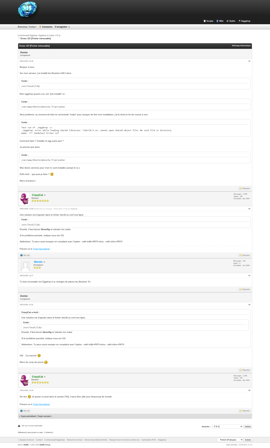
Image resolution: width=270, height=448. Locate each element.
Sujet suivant (44, 416)
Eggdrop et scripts (46, 35)
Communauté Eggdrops (55, 440)
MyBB (26, 445)
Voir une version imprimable (32, 426)
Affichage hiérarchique (241, 46)
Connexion (47, 27)
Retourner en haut (74, 440)
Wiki (221, 21)
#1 (249, 61)
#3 (249, 275)
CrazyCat (73, 209)
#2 (249, 209)
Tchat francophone (41, 249)
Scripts (209, 21)
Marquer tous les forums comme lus (124, 440)
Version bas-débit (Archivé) (95, 440)
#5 (249, 390)
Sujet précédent (28, 416)
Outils (232, 21)
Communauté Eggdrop (27, 35)
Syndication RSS (149, 440)
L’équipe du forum (26, 440)
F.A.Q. (58, 35)
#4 (249, 305)
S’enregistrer (61, 27)
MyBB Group (45, 445)
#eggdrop (245, 21)
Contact (39, 440)
